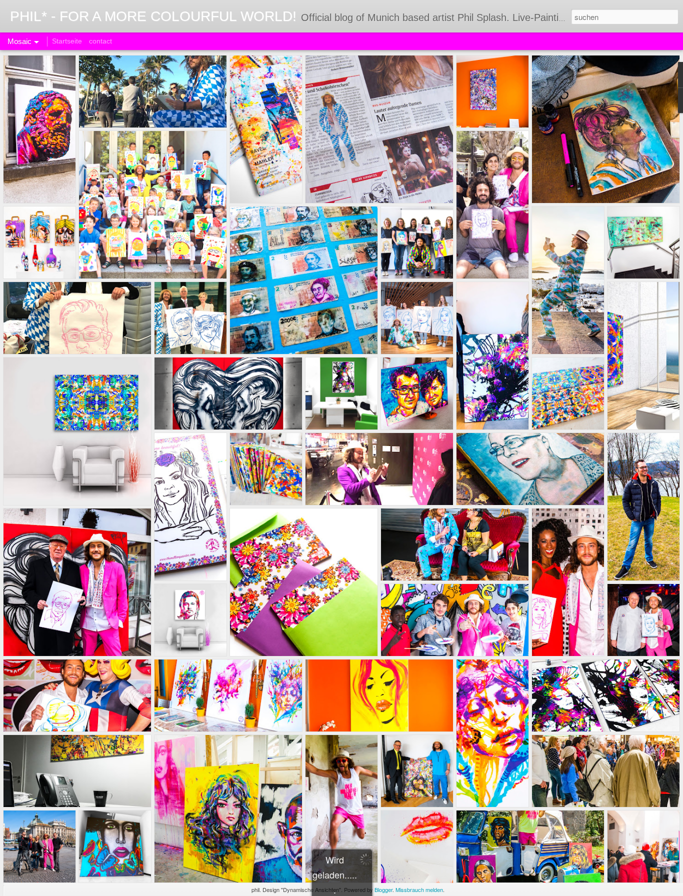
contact (100, 41)
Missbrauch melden (419, 890)
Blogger (383, 890)
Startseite (67, 41)
